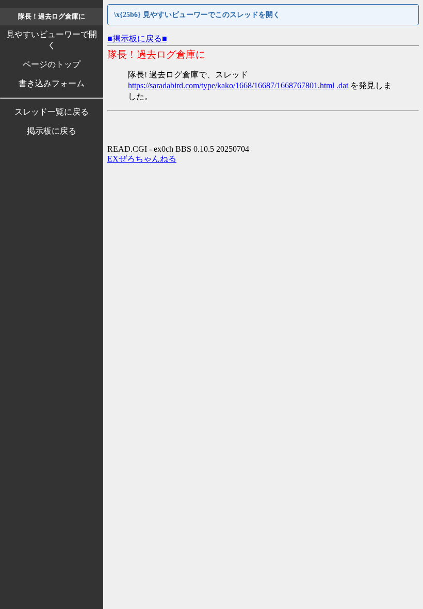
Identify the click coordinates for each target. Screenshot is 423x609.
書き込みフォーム (52, 83)
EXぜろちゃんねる (141, 158)
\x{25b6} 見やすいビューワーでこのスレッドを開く (197, 15)
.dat (342, 85)
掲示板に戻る (51, 130)
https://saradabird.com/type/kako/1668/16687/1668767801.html (231, 85)
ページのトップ (51, 64)
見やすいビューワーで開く (51, 40)
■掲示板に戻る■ (137, 38)
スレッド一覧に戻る (51, 111)
